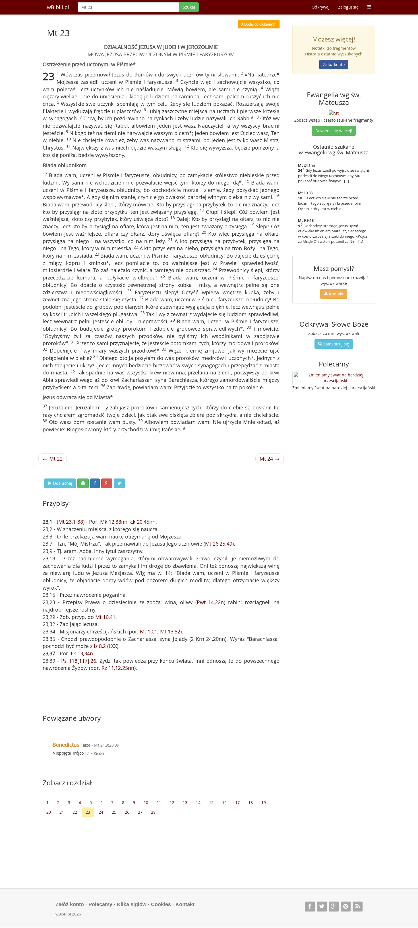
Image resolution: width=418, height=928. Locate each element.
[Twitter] (322, 907)
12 (172, 802)
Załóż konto (334, 64)
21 (61, 812)
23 (88, 812)
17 (237, 802)
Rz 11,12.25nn (118, 667)
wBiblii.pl (58, 7)
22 (75, 812)
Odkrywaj (321, 7)
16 (224, 802)
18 (250, 802)
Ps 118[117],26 (78, 660)
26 (127, 812)
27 (140, 812)
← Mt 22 (53, 458)
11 (159, 802)
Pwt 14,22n (210, 602)
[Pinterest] (346, 907)
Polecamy (100, 904)
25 (114, 812)
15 (211, 802)
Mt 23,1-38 (70, 521)
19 (263, 802)
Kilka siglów (131, 904)
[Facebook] (310, 907)
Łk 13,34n (82, 653)
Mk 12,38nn (113, 521)
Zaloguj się (348, 7)
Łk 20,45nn (143, 521)
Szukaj (189, 7)
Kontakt (335, 294)
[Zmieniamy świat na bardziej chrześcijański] (334, 378)
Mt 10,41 (105, 617)
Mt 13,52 (170, 631)
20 (48, 812)
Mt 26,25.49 (218, 543)
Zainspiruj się (335, 344)
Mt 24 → (270, 458)
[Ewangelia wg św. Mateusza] (334, 112)
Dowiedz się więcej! (333, 130)
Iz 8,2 (100, 646)
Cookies (161, 904)
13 (185, 802)
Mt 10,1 (148, 631)
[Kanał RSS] (358, 907)
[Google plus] (334, 907)
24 (101, 812)
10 (146, 802)
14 (198, 802)
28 (153, 812)
